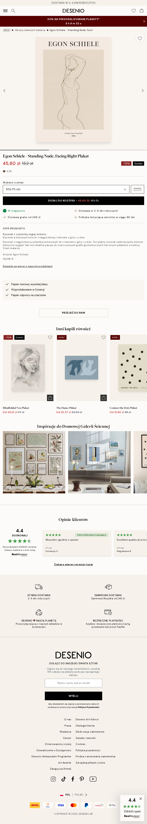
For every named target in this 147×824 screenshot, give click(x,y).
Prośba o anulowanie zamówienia (95, 756)
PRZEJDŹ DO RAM (73, 312)
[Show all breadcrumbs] (6, 30)
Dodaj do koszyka (73, 200)
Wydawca (65, 731)
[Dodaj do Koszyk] (50, 398)
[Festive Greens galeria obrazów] (34, 462)
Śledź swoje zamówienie (90, 731)
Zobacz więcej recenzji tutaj (73, 564)
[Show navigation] (5, 10)
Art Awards (64, 762)
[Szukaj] (13, 10)
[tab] (24, 148)
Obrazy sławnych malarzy (30, 30)
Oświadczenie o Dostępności (53, 750)
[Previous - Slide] (4, 90)
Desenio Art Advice (87, 719)
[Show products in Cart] (142, 10)
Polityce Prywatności (88, 707)
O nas (67, 719)
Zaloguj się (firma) (60, 768)
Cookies (81, 744)
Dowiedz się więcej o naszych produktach (28, 266)
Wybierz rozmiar (13, 182)
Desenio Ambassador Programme (51, 756)
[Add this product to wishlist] (140, 38)
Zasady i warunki (86, 738)
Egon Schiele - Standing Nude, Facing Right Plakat (71, 30)
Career (67, 738)
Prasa (68, 725)
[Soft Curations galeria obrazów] (99, 462)
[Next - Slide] (143, 90)
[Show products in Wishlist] (134, 10)
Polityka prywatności (88, 750)
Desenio (84, 813)
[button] (137, 189)
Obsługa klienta (85, 725)
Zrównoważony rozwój (58, 744)
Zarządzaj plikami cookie (90, 762)
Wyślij (73, 696)
